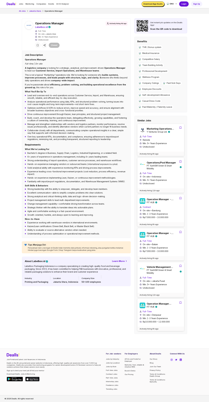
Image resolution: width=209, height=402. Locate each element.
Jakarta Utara (35, 11)
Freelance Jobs (112, 385)
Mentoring (29, 4)
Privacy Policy (155, 370)
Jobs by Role (111, 367)
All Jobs (22, 11)
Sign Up (196, 4)
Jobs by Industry (112, 359)
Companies (41, 4)
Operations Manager (54, 11)
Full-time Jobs (112, 370)
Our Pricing (129, 374)
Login (183, 4)
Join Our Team (155, 367)
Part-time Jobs (112, 378)
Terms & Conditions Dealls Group (157, 375)
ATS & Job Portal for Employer (133, 360)
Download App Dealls (153, 4)
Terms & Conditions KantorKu (157, 381)
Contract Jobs (111, 374)
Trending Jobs (111, 389)
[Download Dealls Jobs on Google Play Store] (15, 379)
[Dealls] (12, 4)
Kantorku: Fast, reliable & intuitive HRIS (134, 366)
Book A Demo (130, 371)
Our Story (153, 359)
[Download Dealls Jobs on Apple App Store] (32, 379)
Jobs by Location (113, 363)
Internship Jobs (112, 382)
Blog (151, 363)
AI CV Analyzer (62, 4)
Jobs (21, 4)
